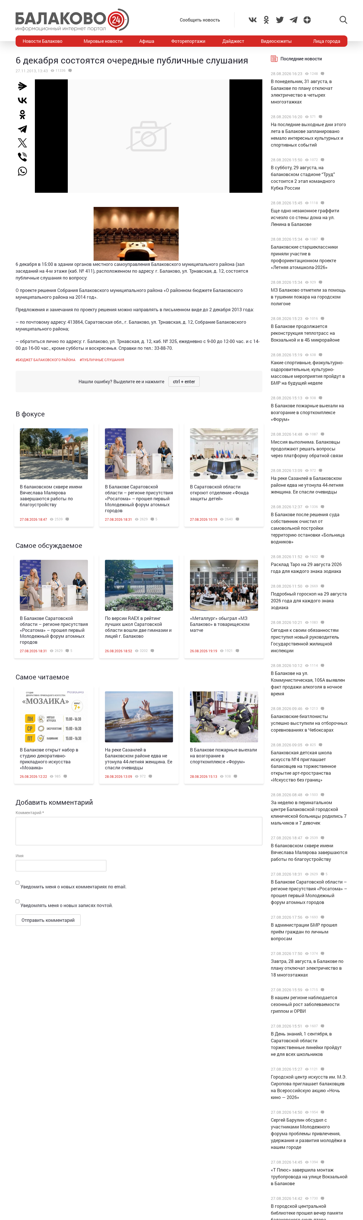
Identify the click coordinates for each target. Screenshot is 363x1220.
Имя (20, 855)
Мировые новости (103, 41)
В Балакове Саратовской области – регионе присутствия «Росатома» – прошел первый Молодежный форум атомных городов (139, 498)
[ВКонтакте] (25, 100)
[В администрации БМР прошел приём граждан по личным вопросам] (322, 917)
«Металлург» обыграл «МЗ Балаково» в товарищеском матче (220, 624)
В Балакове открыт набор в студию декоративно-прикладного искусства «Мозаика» (49, 758)
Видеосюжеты (276, 41)
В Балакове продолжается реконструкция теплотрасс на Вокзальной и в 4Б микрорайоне (305, 333)
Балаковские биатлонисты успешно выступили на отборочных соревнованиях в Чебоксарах (309, 723)
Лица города (326, 41)
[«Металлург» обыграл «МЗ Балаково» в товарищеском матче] (224, 585)
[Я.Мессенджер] (25, 86)
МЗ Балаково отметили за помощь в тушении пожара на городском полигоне (308, 296)
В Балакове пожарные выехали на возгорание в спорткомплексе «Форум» (223, 755)
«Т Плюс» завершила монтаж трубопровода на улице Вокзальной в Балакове (309, 1176)
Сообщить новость (200, 20)
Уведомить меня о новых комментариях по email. (73, 886)
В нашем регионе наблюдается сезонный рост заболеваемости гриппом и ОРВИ (305, 1004)
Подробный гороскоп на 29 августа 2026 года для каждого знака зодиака (309, 600)
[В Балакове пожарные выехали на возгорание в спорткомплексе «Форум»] (224, 716)
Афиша (146, 41)
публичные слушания (103, 359)
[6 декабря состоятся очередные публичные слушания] (69, 70)
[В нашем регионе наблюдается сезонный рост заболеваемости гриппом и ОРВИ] (322, 990)
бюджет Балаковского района (46, 359)
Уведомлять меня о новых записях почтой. (66, 905)
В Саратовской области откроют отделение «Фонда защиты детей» (219, 492)
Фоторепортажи (188, 41)
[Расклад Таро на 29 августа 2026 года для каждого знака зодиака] (322, 556)
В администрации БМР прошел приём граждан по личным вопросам (304, 931)
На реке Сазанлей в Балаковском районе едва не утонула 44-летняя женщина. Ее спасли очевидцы (138, 758)
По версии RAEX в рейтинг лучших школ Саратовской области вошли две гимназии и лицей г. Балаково (138, 627)
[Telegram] (25, 128)
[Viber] (25, 157)
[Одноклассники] (25, 114)
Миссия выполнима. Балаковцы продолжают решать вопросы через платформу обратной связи (307, 448)
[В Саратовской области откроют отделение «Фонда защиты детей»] (224, 453)
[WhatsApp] (25, 171)
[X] (25, 143)
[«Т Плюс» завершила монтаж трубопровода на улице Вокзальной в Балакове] (322, 1162)
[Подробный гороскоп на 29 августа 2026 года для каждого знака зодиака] (322, 586)
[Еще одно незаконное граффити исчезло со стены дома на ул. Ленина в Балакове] (322, 203)
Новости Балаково (42, 41)
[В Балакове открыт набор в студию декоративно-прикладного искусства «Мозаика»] (54, 716)
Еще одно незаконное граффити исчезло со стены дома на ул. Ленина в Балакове (305, 217)
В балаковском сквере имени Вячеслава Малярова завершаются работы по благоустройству (51, 495)
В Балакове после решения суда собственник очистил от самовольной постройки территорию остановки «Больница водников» (308, 528)
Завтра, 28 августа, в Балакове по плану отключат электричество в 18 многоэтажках (307, 968)
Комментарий (30, 812)
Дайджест (233, 41)
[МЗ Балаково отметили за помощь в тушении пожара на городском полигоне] (320, 282)
